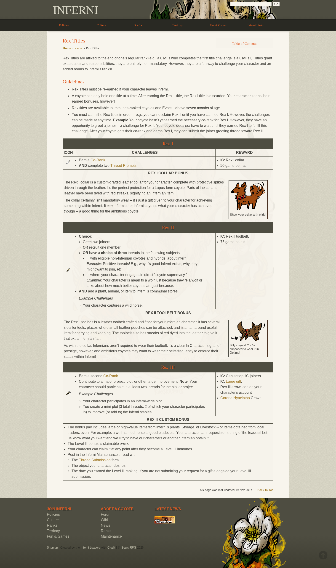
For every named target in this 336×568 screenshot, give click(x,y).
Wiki (104, 520)
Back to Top (265, 490)
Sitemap (52, 547)
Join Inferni (59, 509)
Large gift (233, 381)
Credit (111, 547)
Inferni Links (256, 25)
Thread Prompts (123, 165)
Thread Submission (95, 460)
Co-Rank (98, 160)
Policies (64, 25)
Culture (101, 25)
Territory (177, 25)
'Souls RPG (128, 547)
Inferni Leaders (90, 547)
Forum (106, 514)
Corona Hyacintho (235, 398)
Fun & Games (218, 25)
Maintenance (111, 536)
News (105, 525)
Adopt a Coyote (117, 509)
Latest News (168, 509)
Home (67, 48)
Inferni (75, 9)
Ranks (138, 25)
